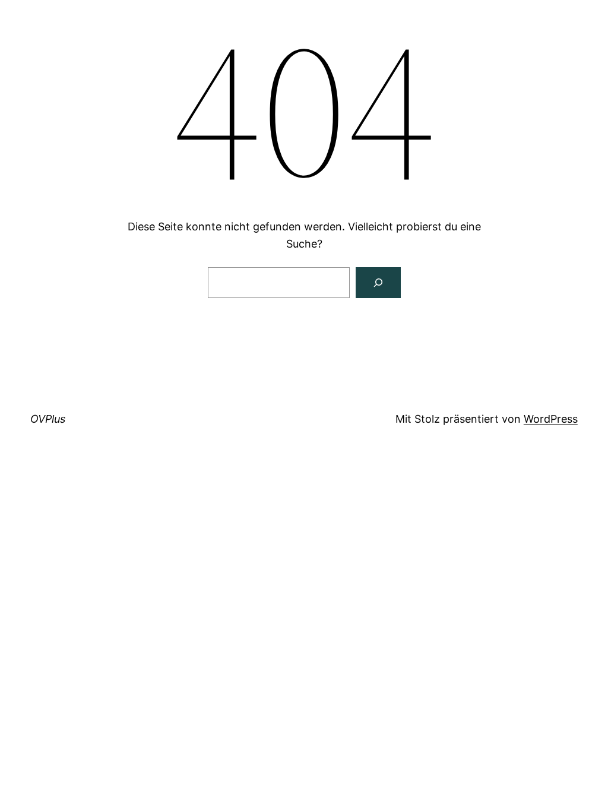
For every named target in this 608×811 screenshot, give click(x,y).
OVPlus (47, 419)
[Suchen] (378, 282)
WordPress (551, 419)
